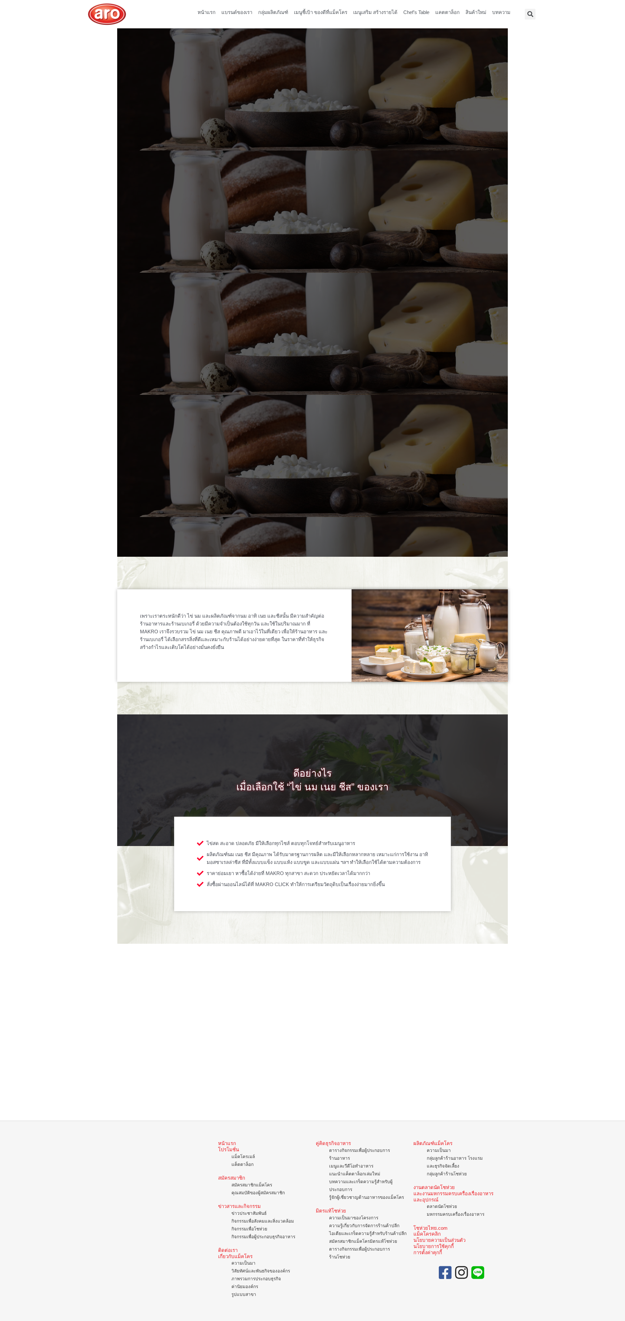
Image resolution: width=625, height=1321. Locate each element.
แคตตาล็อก (447, 12)
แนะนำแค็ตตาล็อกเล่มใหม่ (354, 1173)
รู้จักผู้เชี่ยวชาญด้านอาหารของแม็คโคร (366, 1197)
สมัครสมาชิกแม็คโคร (251, 1185)
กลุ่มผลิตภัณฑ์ (273, 12)
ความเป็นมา (243, 1263)
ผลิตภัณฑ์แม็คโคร (432, 1143)
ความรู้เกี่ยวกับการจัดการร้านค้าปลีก (364, 1225)
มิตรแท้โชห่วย (331, 1210)
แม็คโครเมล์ (243, 1156)
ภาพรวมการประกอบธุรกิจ (256, 1278)
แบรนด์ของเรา (236, 12)
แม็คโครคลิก (427, 1234)
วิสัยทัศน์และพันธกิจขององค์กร (260, 1271)
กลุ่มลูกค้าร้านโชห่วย (447, 1173)
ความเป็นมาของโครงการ (353, 1217)
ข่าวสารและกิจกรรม (239, 1206)
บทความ (501, 12)
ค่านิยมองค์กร (244, 1286)
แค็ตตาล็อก (242, 1164)
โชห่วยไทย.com (430, 1228)
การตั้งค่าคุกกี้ (427, 1252)
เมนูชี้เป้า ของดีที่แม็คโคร (320, 12)
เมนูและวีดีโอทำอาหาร (351, 1166)
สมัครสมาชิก (231, 1178)
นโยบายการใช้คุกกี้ (433, 1246)
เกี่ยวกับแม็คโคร (235, 1256)
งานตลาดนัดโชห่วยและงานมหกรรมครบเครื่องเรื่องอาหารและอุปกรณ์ (453, 1193)
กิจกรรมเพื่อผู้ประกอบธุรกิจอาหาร (263, 1236)
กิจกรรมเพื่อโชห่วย (249, 1229)
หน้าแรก (206, 12)
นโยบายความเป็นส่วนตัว (439, 1240)
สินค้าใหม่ (475, 12)
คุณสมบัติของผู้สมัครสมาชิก (258, 1192)
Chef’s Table (416, 12)
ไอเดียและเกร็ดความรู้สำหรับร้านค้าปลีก (368, 1233)
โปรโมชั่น (228, 1149)
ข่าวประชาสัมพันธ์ (249, 1213)
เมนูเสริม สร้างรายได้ (375, 12)
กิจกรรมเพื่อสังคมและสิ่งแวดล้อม (262, 1221)
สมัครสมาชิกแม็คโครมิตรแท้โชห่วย (363, 1241)
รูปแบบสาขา (243, 1294)
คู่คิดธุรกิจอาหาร (333, 1143)
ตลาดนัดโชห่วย (442, 1206)
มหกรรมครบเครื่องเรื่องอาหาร (455, 1214)
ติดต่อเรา (228, 1250)
